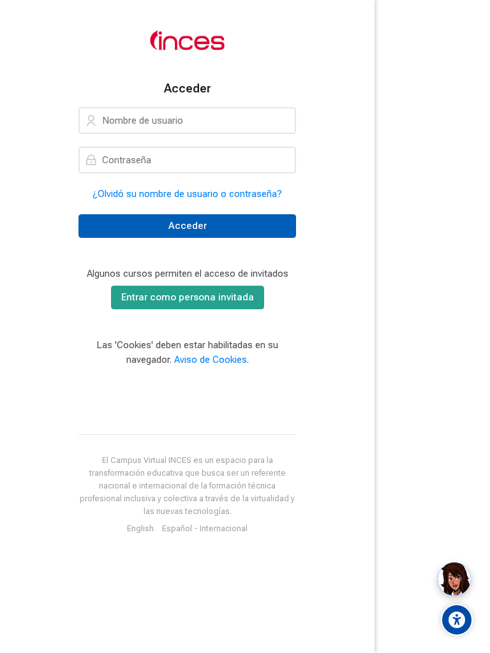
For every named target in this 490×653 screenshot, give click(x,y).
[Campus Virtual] (187, 41)
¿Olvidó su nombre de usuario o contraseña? (187, 194)
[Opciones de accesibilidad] (457, 620)
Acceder (187, 225)
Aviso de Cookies (210, 359)
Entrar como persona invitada (187, 297)
